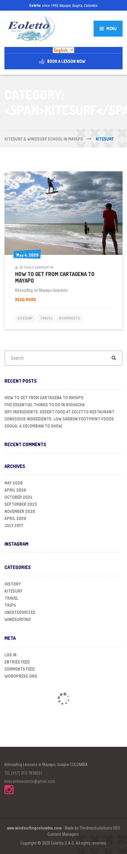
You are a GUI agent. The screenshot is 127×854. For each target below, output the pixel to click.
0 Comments (69, 318)
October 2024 (18, 497)
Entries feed (17, 661)
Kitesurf (25, 318)
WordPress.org (20, 676)
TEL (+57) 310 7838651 (23, 773)
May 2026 (13, 482)
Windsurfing (17, 619)
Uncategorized (19, 612)
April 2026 (15, 490)
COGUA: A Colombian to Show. (33, 425)
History (12, 583)
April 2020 (15, 518)
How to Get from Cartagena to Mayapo (55, 277)
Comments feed (19, 669)
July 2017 (13, 525)
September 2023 (20, 504)
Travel (46, 318)
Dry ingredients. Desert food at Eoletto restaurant (59, 411)
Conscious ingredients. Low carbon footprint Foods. (59, 418)
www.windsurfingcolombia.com (34, 828)
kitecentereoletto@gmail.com (29, 781)
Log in (10, 654)
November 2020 (19, 511)
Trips (10, 605)
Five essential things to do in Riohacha (44, 404)
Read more (36, 300)
